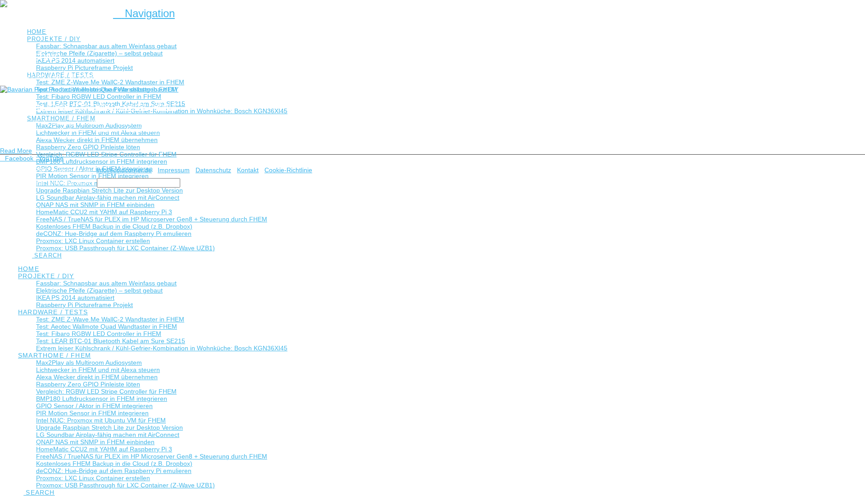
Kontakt (248, 170)
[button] (144, 13)
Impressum (174, 170)
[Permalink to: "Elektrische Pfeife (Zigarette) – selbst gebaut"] (89, 89)
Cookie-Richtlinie (288, 170)
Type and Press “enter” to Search (47, 182)
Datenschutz (213, 170)
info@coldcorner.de (124, 170)
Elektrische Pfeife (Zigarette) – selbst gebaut (88, 106)
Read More (16, 150)
